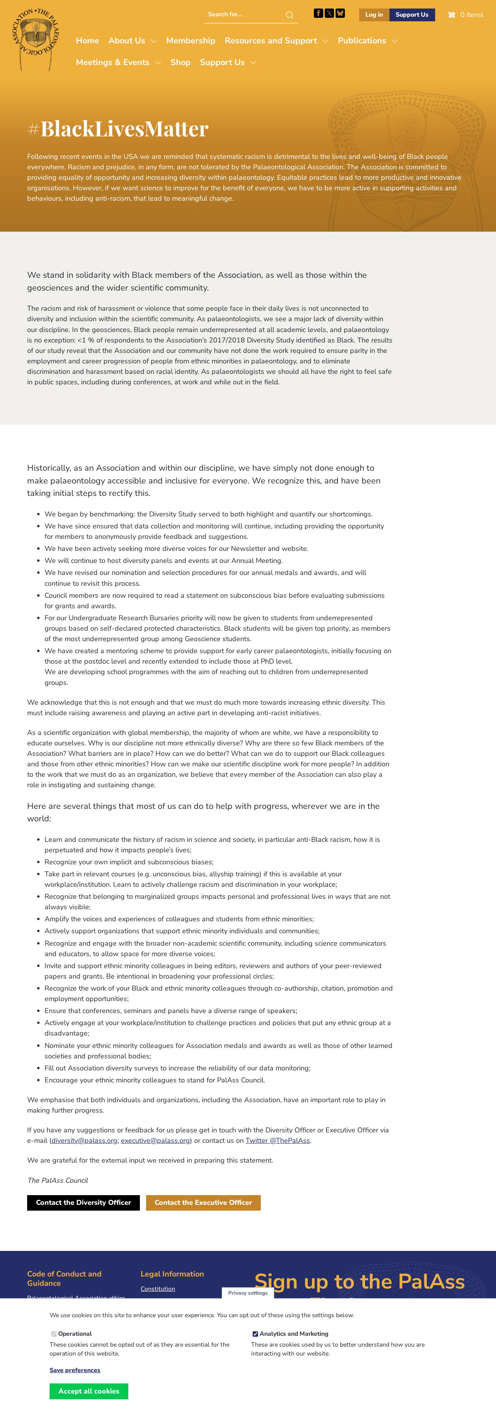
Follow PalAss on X (329, 13)
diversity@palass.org (84, 1140)
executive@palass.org (155, 1140)
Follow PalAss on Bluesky (340, 13)
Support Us (412, 14)
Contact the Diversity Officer (83, 1202)
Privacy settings (248, 1293)
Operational (75, 1334)
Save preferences (75, 1370)
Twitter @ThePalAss (278, 1140)
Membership (190, 40)
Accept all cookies (89, 1391)
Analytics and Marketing (294, 1334)
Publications (362, 40)
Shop (180, 62)
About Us (126, 40)
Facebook (318, 13)
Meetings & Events (113, 62)
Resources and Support (271, 40)
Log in (374, 14)
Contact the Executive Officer (203, 1202)
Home (87, 40)
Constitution (158, 1289)
